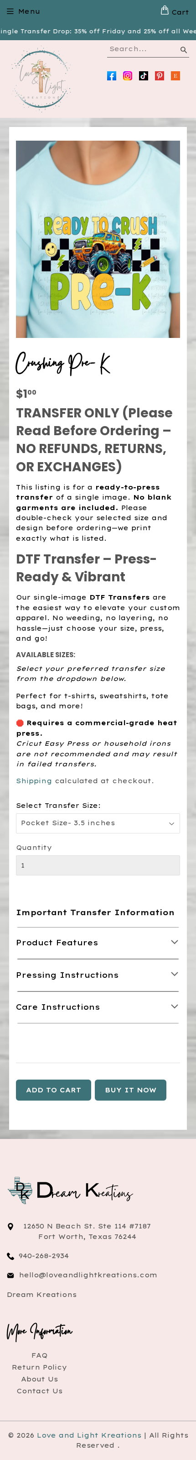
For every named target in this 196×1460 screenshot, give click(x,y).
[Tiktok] (143, 75)
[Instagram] (127, 75)
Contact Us (39, 1391)
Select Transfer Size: (58, 805)
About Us (39, 1379)
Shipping (34, 781)
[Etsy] (175, 75)
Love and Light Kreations (89, 1435)
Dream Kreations (42, 1295)
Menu (29, 11)
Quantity (34, 847)
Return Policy (39, 1367)
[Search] (183, 52)
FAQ (39, 1355)
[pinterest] (159, 75)
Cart (179, 12)
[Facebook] (111, 75)
